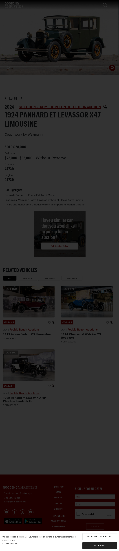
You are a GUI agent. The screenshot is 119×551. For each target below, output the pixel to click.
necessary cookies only (100, 536)
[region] (59, 541)
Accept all (100, 545)
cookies (13, 537)
